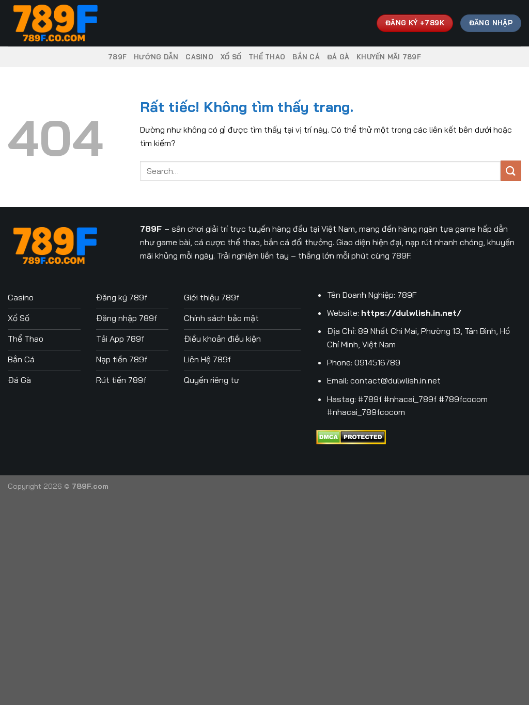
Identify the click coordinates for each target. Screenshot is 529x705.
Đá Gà (338, 57)
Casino (199, 57)
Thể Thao (266, 57)
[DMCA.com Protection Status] (351, 436)
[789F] (59, 23)
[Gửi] (511, 171)
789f (117, 57)
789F (151, 228)
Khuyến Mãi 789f (388, 57)
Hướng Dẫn (156, 57)
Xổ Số (231, 57)
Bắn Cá (306, 57)
